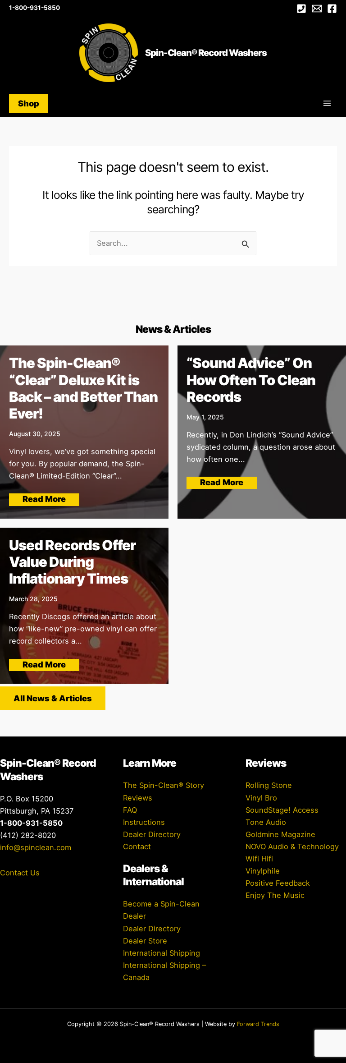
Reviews (137, 797)
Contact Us (20, 872)
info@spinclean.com (35, 847)
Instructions (144, 822)
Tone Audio (266, 822)
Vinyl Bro (261, 797)
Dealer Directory (152, 834)
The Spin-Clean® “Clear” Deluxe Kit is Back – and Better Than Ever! (83, 388)
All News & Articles (53, 698)
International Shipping (161, 952)
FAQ (130, 810)
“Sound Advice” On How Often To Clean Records (251, 379)
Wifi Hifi (259, 858)
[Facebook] (332, 9)
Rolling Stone (269, 785)
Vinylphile (263, 870)
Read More (44, 499)
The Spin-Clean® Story (163, 785)
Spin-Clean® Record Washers (206, 52)
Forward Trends (258, 1024)
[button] (28, 103)
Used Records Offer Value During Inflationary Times (72, 562)
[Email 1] (317, 9)
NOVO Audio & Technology (292, 846)
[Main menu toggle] (327, 103)
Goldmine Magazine (280, 834)
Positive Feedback (278, 883)
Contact (137, 846)
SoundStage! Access (282, 810)
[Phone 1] (301, 9)
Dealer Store (145, 940)
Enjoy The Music (275, 895)
